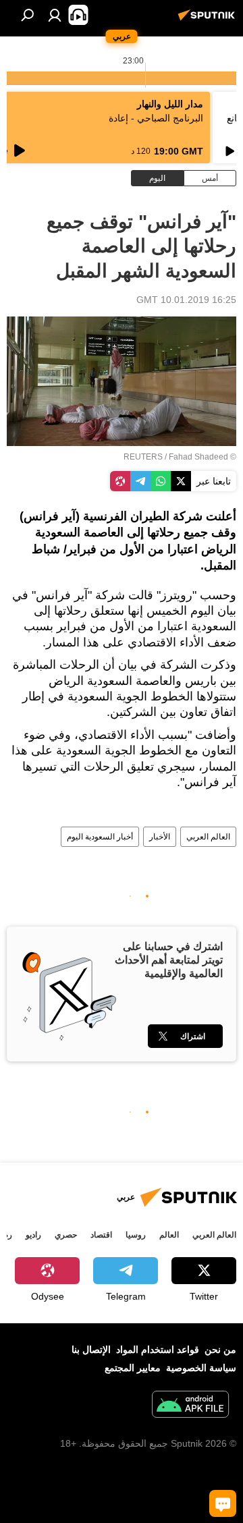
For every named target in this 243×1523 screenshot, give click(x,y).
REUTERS (143, 457)
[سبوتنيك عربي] (208, 20)
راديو (33, 1235)
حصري (66, 1235)
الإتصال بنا (91, 1349)
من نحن (220, 1349)
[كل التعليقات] (222, 1503)
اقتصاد (101, 1235)
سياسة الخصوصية (201, 1367)
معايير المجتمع (133, 1367)
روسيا (136, 1235)
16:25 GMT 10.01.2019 (186, 299)
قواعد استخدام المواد (157, 1349)
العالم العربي (208, 836)
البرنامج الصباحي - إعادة (156, 118)
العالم (169, 1235)
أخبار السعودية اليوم (100, 836)
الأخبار (159, 836)
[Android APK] (190, 1406)
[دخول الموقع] (54, 14)
